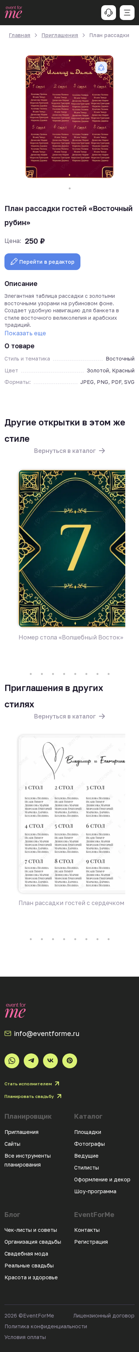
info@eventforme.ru (46, 1033)
